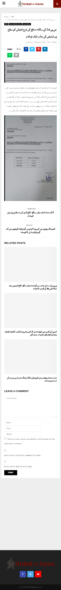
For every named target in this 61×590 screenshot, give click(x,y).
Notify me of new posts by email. (18, 467)
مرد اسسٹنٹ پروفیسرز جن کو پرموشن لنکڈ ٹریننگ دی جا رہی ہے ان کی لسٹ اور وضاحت (32, 379)
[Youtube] (38, 574)
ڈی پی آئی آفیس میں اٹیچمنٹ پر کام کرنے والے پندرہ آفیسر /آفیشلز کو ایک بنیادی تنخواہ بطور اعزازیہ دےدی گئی (31, 333)
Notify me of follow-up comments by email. (22, 455)
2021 (6, 24)
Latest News (26, 24)
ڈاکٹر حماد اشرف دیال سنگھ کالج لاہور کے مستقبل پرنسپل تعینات (30, 214)
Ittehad (30, 42)
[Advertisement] (30, 514)
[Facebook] (23, 574)
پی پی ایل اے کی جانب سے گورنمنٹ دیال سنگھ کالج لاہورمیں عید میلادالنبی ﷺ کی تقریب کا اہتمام (33, 287)
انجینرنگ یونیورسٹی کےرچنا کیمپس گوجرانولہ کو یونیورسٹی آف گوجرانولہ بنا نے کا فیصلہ (30, 230)
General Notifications (15, 24)
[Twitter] (30, 574)
